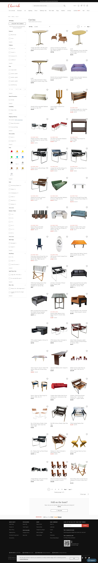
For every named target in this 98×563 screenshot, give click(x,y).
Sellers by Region (39, 532)
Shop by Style (39, 524)
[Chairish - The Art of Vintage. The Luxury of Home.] (14, 6)
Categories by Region (40, 529)
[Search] (64, 6)
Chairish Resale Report (54, 537)
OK (74, 558)
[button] (84, 5)
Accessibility (11, 537)
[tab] (17, 35)
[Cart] (87, 5)
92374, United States (19, 119)
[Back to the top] (95, 555)
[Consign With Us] (81, 5)
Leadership (52, 526)
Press (51, 532)
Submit (85, 525)
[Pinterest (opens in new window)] (86, 557)
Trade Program (25, 526)
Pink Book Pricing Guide (13, 535)
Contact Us (11, 526)
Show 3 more (11, 207)
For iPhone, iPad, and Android (69, 537)
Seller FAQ (25, 535)
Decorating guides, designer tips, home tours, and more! (75, 532)
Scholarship (52, 535)
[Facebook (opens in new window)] (82, 557)
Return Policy (11, 529)
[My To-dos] (78, 5)
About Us (52, 524)
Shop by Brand (39, 526)
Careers (51, 529)
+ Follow (17, 23)
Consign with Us (26, 532)
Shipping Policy (12, 532)
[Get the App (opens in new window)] (67, 543)
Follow (59, 510)
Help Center (11, 524)
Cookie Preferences (24, 559)
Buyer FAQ (25, 524)
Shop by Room (39, 535)
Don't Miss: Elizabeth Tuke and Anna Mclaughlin (49, 1)
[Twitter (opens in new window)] (89, 557)
